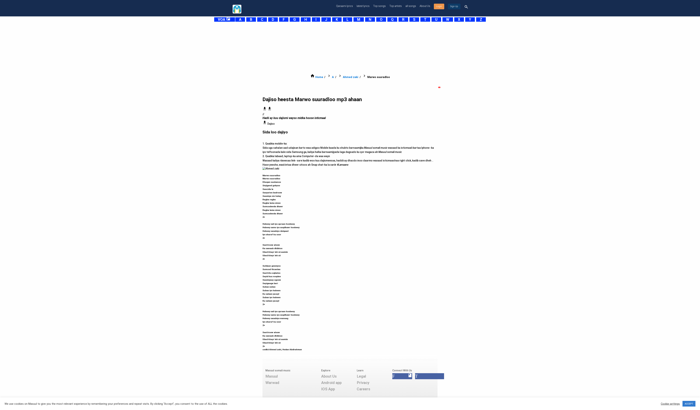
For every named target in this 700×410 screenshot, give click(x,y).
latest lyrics (363, 6)
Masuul (271, 376)
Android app (331, 382)
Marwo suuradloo (281, 261)
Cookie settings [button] (670, 403)
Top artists (395, 6)
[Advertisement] (341, 47)
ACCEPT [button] (689, 403)
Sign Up (454, 6)
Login (439, 6)
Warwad (272, 382)
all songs (410, 6)
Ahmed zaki (350, 77)
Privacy (363, 382)
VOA (224, 19)
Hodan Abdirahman (292, 349)
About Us (425, 6)
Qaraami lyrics (344, 6)
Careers (363, 389)
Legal (361, 376)
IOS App (328, 389)
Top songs (379, 6)
